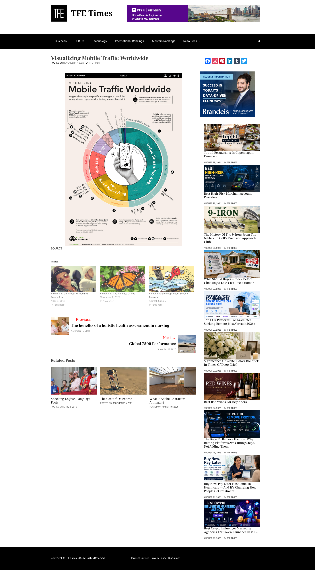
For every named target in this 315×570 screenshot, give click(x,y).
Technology (99, 41)
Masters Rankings (163, 41)
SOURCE (56, 248)
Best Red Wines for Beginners (225, 402)
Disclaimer (174, 557)
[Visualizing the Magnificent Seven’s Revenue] (171, 279)
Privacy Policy (159, 557)
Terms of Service (140, 557)
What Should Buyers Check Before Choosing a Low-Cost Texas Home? (229, 281)
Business (61, 41)
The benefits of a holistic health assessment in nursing (120, 325)
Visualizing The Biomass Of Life (117, 293)
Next (169, 337)
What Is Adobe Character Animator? (166, 401)
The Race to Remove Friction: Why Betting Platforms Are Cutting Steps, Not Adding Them (229, 443)
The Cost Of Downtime (116, 399)
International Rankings (129, 41)
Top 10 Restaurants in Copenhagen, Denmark (229, 154)
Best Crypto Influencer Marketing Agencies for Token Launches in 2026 (231, 530)
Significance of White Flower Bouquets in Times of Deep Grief (231, 363)
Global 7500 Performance (152, 343)
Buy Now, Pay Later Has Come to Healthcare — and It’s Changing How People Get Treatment (230, 487)
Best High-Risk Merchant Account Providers (228, 195)
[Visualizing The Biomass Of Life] (122, 279)
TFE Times (94, 63)
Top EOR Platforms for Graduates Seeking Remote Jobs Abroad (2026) (229, 322)
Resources (190, 41)
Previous (81, 319)
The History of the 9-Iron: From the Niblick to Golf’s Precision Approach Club (230, 238)
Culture (79, 41)
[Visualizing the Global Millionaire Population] (73, 279)
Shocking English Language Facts (70, 401)
